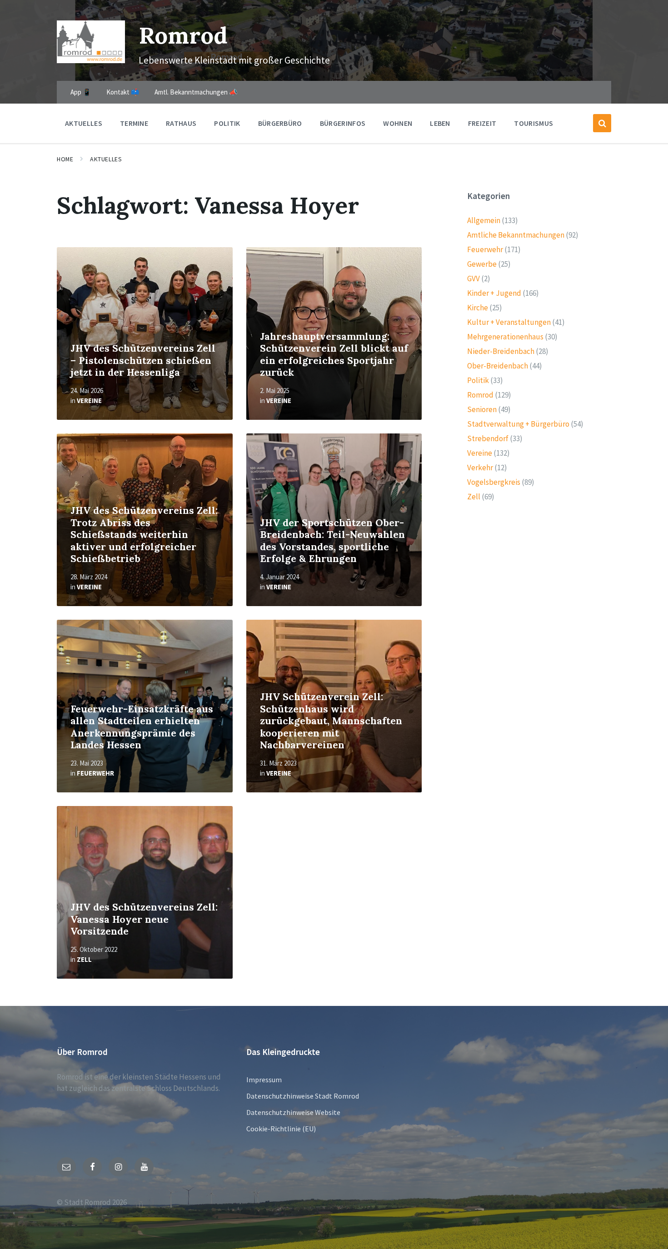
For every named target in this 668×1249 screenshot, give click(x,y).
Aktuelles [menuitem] (83, 123)
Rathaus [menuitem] (181, 123)
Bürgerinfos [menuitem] (343, 123)
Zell (84, 959)
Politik (478, 380)
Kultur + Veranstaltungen (509, 322)
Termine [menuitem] (134, 123)
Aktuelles (106, 159)
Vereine (89, 400)
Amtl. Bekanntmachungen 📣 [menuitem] (196, 92)
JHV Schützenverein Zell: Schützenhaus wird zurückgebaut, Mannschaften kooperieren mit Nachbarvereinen (331, 721)
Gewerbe (482, 264)
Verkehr (480, 468)
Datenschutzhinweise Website (293, 1112)
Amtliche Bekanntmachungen (515, 235)
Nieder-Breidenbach (500, 351)
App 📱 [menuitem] (80, 92)
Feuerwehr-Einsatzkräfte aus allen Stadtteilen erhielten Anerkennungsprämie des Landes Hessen (141, 727)
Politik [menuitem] (227, 123)
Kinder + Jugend (494, 293)
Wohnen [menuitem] (397, 123)
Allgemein (483, 220)
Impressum (264, 1079)
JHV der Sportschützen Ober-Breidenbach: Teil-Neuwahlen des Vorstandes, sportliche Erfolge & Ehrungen (332, 541)
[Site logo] (91, 60)
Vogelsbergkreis (493, 482)
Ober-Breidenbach (497, 366)
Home (65, 159)
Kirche (477, 308)
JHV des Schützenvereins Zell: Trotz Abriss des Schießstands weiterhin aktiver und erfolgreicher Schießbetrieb (144, 534)
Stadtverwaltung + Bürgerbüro (518, 424)
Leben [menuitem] (440, 123)
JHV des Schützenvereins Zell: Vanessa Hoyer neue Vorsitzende (144, 919)
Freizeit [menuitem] (482, 123)
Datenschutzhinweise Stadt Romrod (302, 1095)
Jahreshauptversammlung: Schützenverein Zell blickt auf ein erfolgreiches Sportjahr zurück (334, 354)
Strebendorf (487, 438)
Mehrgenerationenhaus (505, 337)
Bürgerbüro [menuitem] (280, 123)
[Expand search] (602, 123)
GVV (473, 279)
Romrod (183, 35)
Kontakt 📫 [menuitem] (123, 92)
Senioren (482, 409)
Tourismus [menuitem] (533, 123)
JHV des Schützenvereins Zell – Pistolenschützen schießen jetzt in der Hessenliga (142, 360)
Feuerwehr (95, 773)
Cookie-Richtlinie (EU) (281, 1128)
